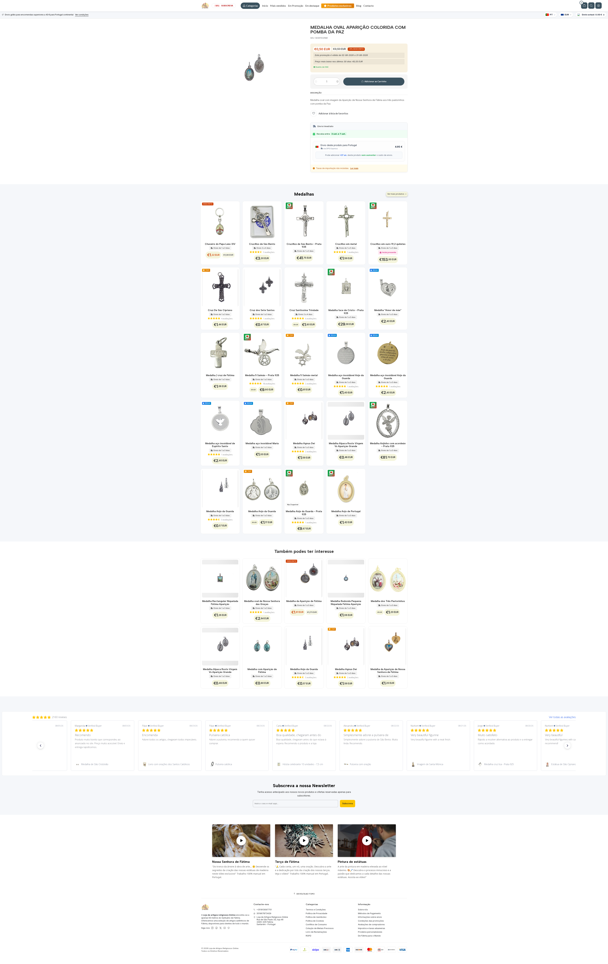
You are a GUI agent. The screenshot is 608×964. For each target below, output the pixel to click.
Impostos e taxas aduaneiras (371, 928)
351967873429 (263, 913)
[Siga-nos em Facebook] (216, 928)
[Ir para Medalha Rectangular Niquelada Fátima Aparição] (220, 578)
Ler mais (354, 168)
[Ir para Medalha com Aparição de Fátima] (262, 645)
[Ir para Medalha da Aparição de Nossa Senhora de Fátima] (387, 645)
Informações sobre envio (370, 917)
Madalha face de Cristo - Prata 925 (346, 312)
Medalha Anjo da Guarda (220, 511)
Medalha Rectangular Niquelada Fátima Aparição (220, 602)
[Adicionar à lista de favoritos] (235, 220)
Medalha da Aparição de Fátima (304, 601)
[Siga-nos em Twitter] (220, 928)
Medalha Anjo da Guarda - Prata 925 (304, 513)
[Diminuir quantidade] (316, 81)
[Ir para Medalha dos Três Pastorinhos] (387, 578)
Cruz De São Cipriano (220, 310)
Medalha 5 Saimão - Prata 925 (262, 375)
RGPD (308, 936)
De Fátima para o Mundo (369, 936)
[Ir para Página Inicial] (205, 6)
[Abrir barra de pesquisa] (591, 5)
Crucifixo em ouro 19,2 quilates (387, 244)
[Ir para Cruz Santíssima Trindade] (303, 286)
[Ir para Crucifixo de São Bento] (262, 220)
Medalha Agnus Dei (304, 443)
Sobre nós (363, 909)
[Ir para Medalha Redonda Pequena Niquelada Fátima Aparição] (345, 578)
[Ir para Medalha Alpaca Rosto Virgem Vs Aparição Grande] (345, 420)
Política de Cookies (315, 921)
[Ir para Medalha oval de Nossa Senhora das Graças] (262, 578)
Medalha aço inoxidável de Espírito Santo (220, 445)
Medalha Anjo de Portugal (346, 511)
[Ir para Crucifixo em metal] (345, 220)
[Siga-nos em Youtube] (224, 928)
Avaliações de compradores (371, 924)
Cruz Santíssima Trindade (304, 310)
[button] (250, 6)
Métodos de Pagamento (369, 913)
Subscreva (347, 803)
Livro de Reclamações (316, 932)
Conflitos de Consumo (316, 924)
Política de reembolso (316, 917)
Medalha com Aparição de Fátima (262, 671)
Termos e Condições (316, 909)
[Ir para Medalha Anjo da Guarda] (220, 488)
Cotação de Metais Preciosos (320, 928)
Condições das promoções (371, 921)
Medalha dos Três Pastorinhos (388, 601)
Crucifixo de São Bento (262, 244)
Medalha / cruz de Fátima (220, 375)
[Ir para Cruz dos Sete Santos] (262, 286)
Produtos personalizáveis (370, 932)
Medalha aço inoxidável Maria (262, 443)
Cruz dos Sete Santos (262, 310)
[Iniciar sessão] (598, 5)
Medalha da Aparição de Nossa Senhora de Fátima (387, 671)
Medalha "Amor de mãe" (387, 310)
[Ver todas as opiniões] (304, 716)
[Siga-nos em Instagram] (212, 928)
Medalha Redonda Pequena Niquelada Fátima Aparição (346, 602)
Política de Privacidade (316, 913)
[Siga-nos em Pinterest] (228, 928)
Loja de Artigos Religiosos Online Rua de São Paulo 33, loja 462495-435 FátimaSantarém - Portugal (272, 921)
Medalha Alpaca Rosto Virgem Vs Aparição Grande (346, 445)
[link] (35, 764)
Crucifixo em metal (346, 244)
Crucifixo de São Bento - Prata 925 (304, 245)
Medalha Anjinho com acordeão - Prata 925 (388, 445)
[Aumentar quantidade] (337, 81)
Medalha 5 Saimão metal (304, 375)
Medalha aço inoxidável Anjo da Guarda (346, 377)
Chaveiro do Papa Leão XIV (220, 244)
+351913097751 (264, 909)
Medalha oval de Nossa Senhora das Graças (262, 602)
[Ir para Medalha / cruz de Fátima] (220, 352)
